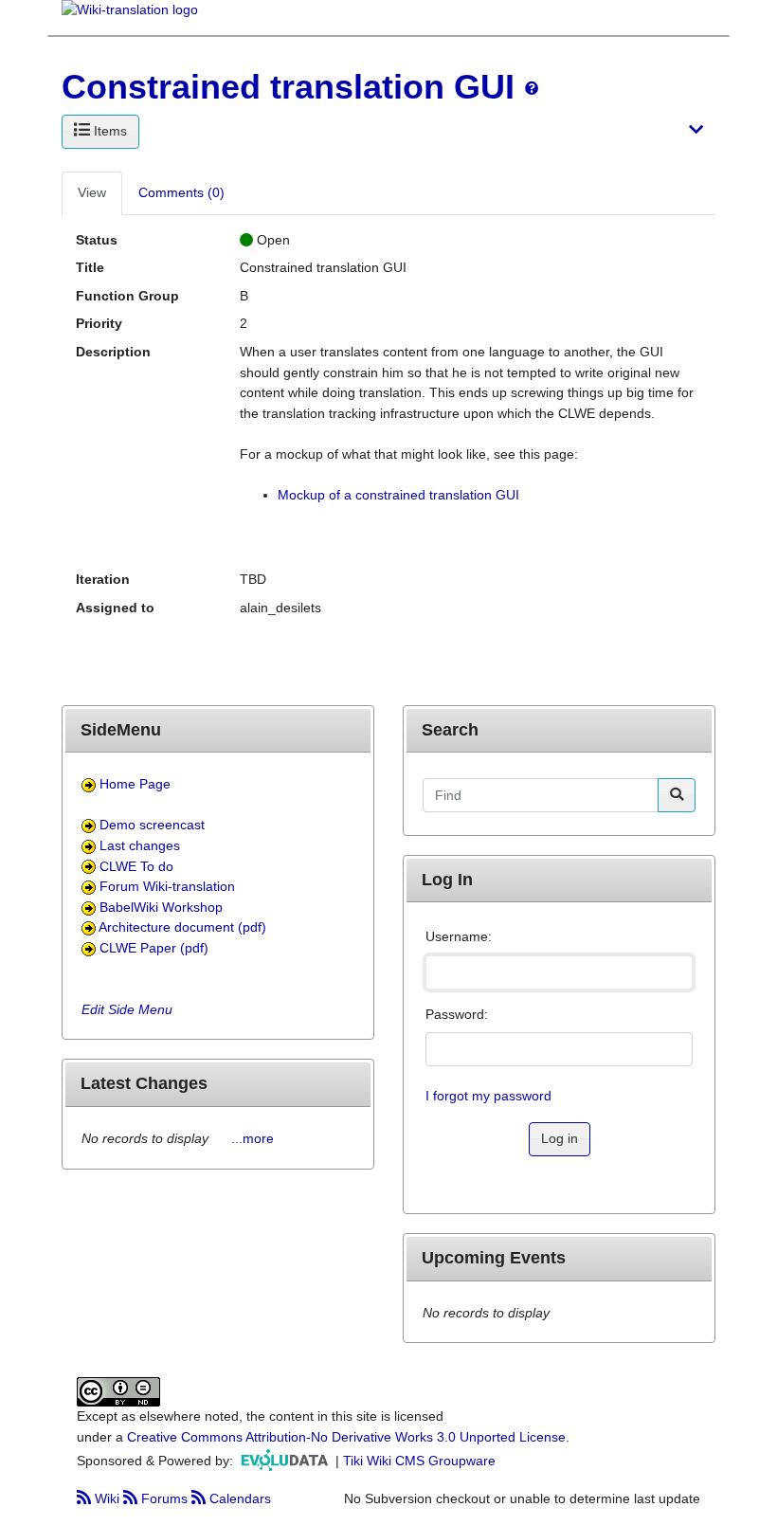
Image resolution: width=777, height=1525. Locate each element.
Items (108, 130)
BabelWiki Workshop (161, 907)
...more (252, 1138)
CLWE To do (136, 866)
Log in (559, 1138)
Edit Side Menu (126, 1009)
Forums (164, 1498)
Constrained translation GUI (288, 86)
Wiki (107, 1498)
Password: (456, 1014)
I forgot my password (488, 1095)
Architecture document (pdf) (182, 927)
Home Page (135, 783)
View (92, 192)
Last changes (139, 845)
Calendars (238, 1498)
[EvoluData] (286, 1459)
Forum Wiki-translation (167, 886)
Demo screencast (152, 824)
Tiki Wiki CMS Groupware (419, 1459)
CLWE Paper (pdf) (153, 947)
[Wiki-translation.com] (129, 16)
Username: (458, 936)
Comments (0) (181, 192)
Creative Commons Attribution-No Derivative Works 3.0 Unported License (346, 1436)
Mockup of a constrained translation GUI (398, 494)
